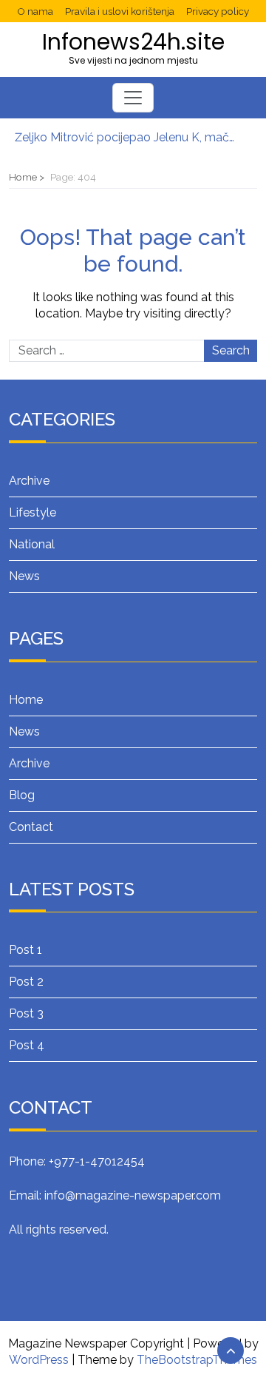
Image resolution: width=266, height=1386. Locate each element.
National (32, 544)
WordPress (39, 1360)
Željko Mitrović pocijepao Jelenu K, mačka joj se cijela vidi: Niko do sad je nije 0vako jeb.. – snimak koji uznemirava (125, 133)
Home (26, 700)
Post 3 (26, 1013)
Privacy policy (217, 11)
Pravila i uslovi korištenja (119, 11)
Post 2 (26, 982)
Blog (22, 795)
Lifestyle (32, 512)
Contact (31, 827)
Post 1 (25, 950)
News (24, 576)
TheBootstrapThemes (197, 1360)
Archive (29, 481)
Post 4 (26, 1045)
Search (231, 350)
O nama (35, 11)
